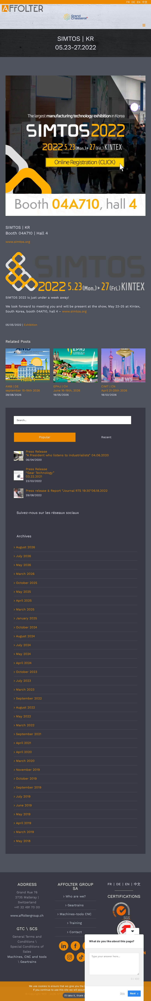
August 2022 (25, 707)
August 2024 (25, 636)
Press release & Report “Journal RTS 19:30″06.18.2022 (67, 490)
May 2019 (23, 814)
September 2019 (28, 787)
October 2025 (26, 583)
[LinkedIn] (63, 946)
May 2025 (23, 591)
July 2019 (23, 796)
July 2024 (23, 645)
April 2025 (24, 600)
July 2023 (23, 680)
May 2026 (23, 565)
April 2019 (23, 823)
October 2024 (26, 627)
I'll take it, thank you (76, 995)
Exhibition (30, 324)
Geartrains (28, 962)
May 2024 (23, 654)
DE (118, 884)
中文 (137, 884)
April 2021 (23, 743)
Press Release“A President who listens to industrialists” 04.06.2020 (67, 453)
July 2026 (23, 556)
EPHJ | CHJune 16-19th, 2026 (75, 365)
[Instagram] (69, 957)
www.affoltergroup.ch (27, 915)
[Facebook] (75, 946)
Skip (122, 993)
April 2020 (24, 752)
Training (75, 923)
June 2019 (24, 805)
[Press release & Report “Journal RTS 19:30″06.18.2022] (18, 491)
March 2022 (25, 725)
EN (127, 884)
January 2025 (26, 618)
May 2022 (23, 716)
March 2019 (25, 832)
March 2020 (25, 761)
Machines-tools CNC (76, 914)
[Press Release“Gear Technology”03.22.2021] (18, 473)
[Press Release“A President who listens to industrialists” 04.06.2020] (18, 453)
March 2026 (25, 574)
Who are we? (76, 896)
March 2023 (25, 689)
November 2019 (28, 769)
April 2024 (23, 663)
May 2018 (23, 841)
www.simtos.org (18, 242)
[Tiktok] (81, 957)
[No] (146, 991)
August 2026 (25, 547)
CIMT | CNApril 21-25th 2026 (123, 365)
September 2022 (29, 698)
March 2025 (25, 609)
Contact (75, 932)
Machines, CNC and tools (27, 957)
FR (110, 884)
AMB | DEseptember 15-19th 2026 (27, 365)
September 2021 (28, 734)
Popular (44, 437)
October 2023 (26, 672)
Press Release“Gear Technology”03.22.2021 (40, 472)
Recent (106, 437)
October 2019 (26, 778)
